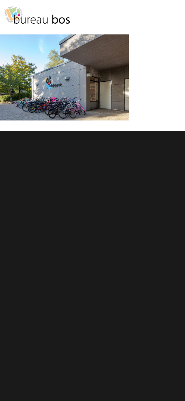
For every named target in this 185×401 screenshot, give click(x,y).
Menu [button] (174, 19)
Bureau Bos (36, 19)
